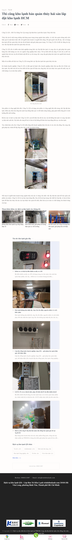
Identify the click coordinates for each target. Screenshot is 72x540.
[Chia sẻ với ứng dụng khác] (28, 25)
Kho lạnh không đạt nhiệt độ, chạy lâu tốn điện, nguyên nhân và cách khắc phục (36, 311)
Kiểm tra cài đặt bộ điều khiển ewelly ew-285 (28, 271)
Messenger (50, 538)
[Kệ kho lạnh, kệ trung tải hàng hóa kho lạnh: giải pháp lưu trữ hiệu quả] (59, 217)
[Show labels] (17, 458)
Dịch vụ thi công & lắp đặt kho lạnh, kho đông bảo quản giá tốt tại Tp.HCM (35, 432)
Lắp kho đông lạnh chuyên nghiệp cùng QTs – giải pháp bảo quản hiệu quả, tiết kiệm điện (36, 352)
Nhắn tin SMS (64, 538)
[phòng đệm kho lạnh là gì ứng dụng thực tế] (12, 217)
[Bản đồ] (7, 537)
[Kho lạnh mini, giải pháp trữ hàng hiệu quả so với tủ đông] (36, 217)
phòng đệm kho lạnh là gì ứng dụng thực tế (12, 225)
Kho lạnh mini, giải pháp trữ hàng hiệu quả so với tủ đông (35, 225)
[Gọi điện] (36, 535)
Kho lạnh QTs (40, 533)
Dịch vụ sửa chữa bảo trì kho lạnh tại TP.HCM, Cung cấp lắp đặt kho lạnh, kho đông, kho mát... (41, 531)
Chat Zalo (22, 538)
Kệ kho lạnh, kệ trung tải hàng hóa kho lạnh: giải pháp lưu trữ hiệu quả (59, 226)
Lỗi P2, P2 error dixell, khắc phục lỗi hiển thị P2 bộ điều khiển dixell (35, 392)
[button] (10, 24)
